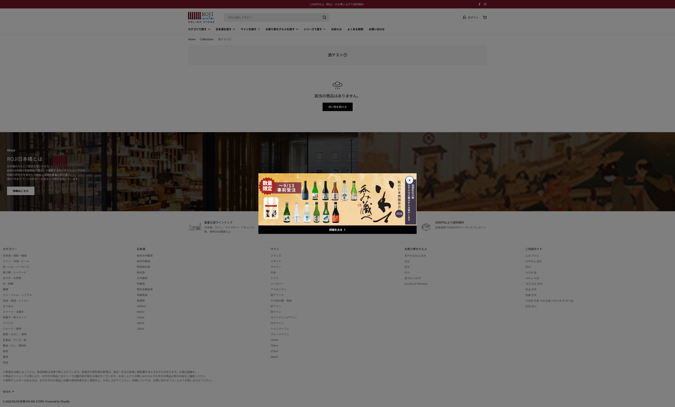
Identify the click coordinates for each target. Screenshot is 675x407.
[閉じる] (409, 180)
